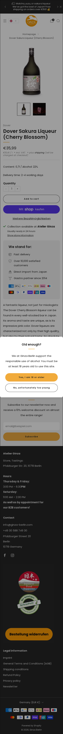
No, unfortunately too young (31, 387)
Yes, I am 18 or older (31, 377)
